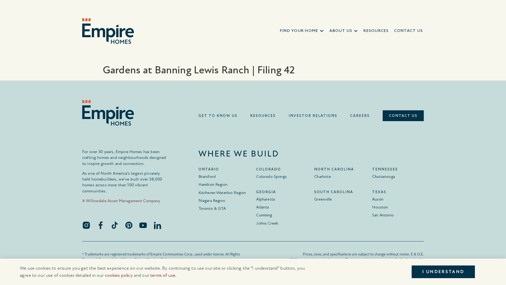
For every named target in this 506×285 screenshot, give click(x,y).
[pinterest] (129, 225)
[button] (302, 30)
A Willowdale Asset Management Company (121, 200)
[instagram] (86, 225)
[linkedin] (157, 225)
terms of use (162, 275)
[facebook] (100, 225)
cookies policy (119, 275)
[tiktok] (115, 225)
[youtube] (143, 225)
